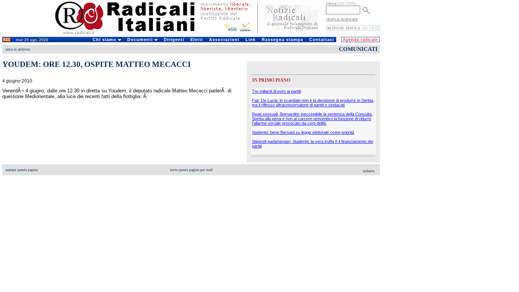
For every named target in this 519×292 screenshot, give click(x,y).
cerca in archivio (17, 49)
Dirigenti (174, 39)
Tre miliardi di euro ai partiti (276, 91)
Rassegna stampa (282, 39)
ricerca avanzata (342, 19)
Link (250, 39)
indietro (369, 171)
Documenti (140, 39)
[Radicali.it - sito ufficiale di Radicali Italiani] (130, 34)
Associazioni (224, 39)
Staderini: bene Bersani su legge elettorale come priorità (303, 132)
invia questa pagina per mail (191, 170)
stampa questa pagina (21, 170)
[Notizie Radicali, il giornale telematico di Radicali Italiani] (292, 33)
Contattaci (321, 39)
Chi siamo (105, 39)
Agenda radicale (360, 39)
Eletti (196, 39)
